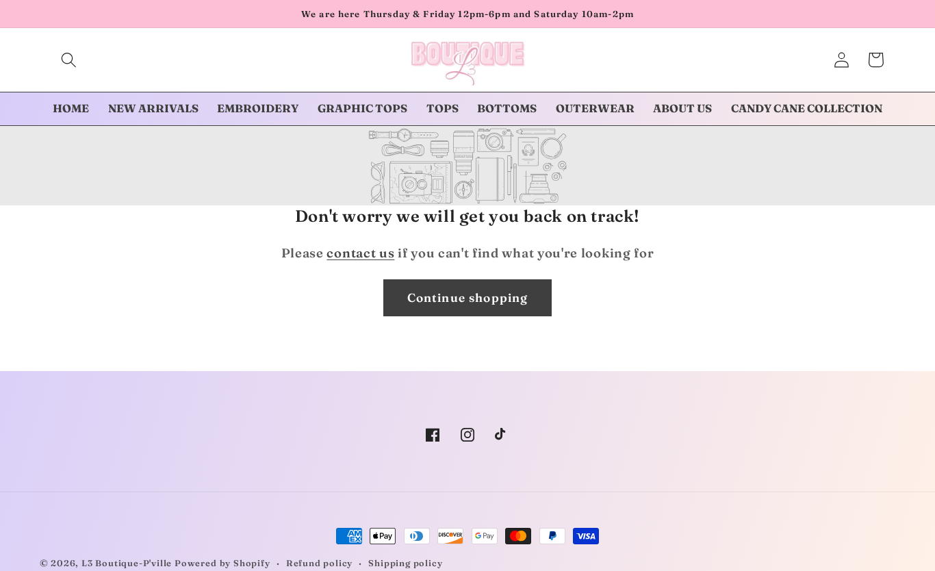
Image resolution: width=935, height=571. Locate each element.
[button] (68, 59)
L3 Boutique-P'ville (126, 563)
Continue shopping (467, 297)
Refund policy (319, 563)
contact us (360, 253)
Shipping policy (405, 563)
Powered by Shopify (222, 563)
